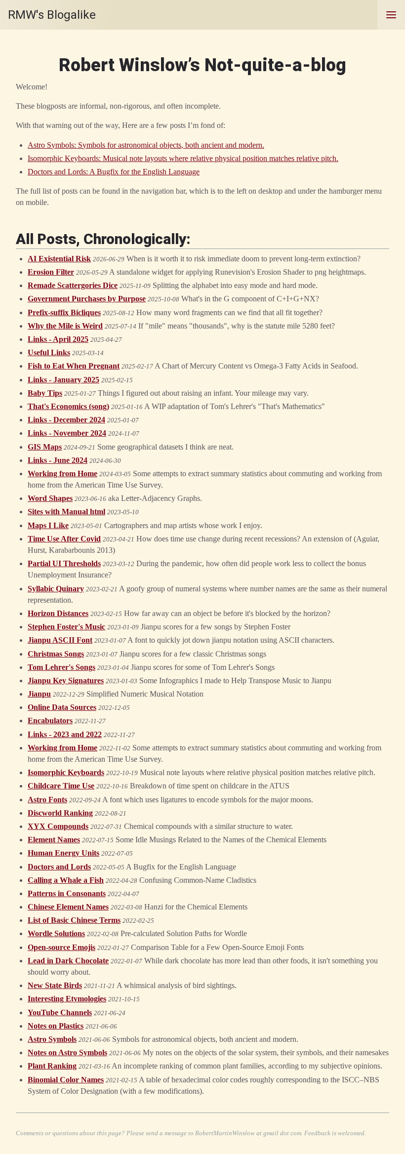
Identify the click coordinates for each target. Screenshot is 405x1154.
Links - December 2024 (66, 419)
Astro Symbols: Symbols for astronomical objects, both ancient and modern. (146, 145)
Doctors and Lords (59, 867)
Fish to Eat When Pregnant (74, 366)
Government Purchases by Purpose (87, 298)
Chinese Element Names (68, 907)
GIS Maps (45, 447)
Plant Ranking (52, 1066)
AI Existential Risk (59, 258)
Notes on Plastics (55, 1026)
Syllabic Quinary (56, 588)
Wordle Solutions (56, 933)
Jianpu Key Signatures (66, 680)
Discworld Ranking (60, 813)
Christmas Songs (56, 654)
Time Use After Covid (64, 539)
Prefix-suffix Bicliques (64, 312)
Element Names (54, 839)
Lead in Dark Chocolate (68, 960)
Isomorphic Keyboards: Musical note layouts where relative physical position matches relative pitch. (183, 158)
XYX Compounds (58, 826)
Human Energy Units (63, 853)
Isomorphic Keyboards (66, 772)
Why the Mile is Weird (65, 326)
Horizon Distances (58, 613)
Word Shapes (50, 498)
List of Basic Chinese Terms (74, 920)
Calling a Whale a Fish (66, 880)
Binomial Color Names (66, 1079)
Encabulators (50, 720)
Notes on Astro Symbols (67, 1052)
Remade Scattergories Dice (73, 285)
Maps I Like (48, 525)
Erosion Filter (51, 272)
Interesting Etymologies (67, 998)
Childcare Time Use (61, 786)
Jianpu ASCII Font (60, 640)
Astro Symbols (52, 1039)
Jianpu (39, 694)
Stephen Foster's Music (66, 626)
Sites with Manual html (66, 511)
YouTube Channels (60, 1012)
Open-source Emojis (61, 947)
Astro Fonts (47, 799)
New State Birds (55, 985)
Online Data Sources (62, 707)
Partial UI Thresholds (64, 563)
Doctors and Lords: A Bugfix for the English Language (114, 171)
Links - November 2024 (67, 433)
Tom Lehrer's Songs (61, 667)
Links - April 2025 (58, 339)
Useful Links (49, 352)
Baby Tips (45, 393)
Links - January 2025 (63, 379)
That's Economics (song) (68, 406)
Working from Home (62, 473)
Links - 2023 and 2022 (65, 734)
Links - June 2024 (57, 460)
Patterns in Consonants (67, 893)
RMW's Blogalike (52, 15)
